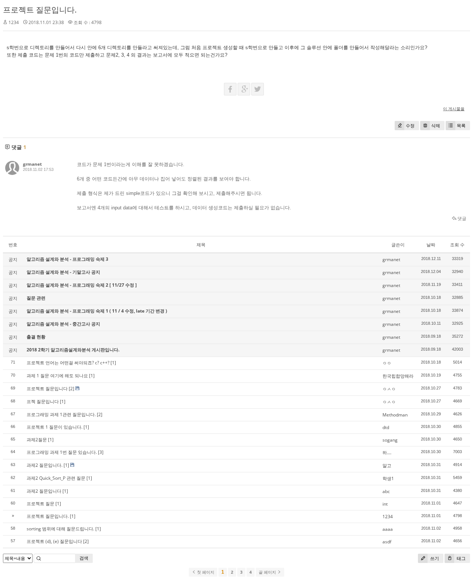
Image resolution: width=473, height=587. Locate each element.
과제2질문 (37, 439)
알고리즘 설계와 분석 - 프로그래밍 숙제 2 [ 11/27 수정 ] (82, 285)
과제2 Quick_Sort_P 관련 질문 (56, 478)
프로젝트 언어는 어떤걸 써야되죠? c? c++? (68, 363)
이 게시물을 (454, 108)
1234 (387, 516)
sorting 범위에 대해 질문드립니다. (60, 529)
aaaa (387, 529)
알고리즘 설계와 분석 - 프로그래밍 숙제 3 (67, 259)
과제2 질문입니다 (44, 491)
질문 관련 (36, 298)
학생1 (388, 478)
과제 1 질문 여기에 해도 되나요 (57, 375)
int (385, 504)
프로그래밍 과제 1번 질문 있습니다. (62, 452)
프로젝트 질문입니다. (40, 9)
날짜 (430, 245)
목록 (461, 125)
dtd (385, 427)
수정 (410, 125)
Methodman (395, 415)
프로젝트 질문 (40, 503)
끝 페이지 (268, 572)
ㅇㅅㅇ (389, 389)
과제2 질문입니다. (44, 465)
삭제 (435, 125)
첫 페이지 (205, 572)
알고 (386, 465)
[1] (113, 363)
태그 (461, 558)
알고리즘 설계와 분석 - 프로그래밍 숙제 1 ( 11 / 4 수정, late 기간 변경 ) (97, 311)
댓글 (461, 218)
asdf (386, 542)
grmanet (32, 164)
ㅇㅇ (386, 363)
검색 (83, 558)
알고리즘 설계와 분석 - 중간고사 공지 (63, 324)
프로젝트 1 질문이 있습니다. (54, 427)
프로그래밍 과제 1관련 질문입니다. (61, 414)
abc (386, 491)
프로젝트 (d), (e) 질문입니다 (54, 541)
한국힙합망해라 (398, 376)
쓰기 (434, 558)
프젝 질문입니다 (43, 401)
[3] (100, 452)
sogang (390, 440)
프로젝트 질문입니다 (47, 388)
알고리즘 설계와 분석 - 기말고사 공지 (63, 272)
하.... (386, 452)
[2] (71, 388)
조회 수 (457, 245)
